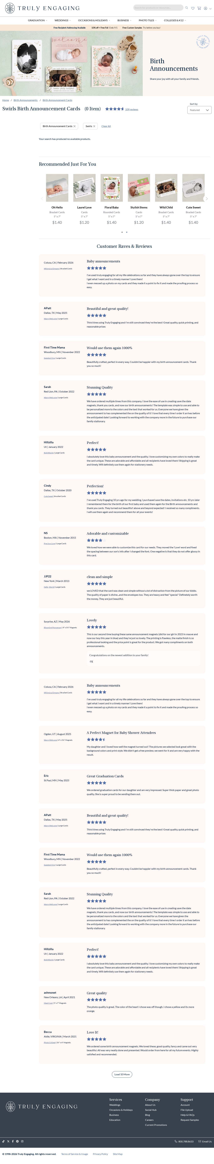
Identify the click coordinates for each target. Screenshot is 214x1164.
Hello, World (49, 587)
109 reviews (131, 109)
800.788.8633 (185, 1141)
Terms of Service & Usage (74, 1153)
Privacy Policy (100, 1153)
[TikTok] (4, 1141)
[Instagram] (23, 1141)
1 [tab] (122, 232)
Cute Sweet (48, 496)
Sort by (194, 103)
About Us (150, 1104)
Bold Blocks (49, 453)
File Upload (187, 1109)
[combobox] (161, 8)
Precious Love (49, 543)
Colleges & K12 (173, 20)
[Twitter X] (9, 1141)
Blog (147, 1114)
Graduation (36, 20)
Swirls (89, 126)
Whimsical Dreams (51, 268)
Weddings (61, 20)
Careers (149, 1119)
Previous (42, 198)
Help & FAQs (188, 1114)
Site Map (118, 1153)
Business (123, 20)
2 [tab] (126, 232)
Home (5, 100)
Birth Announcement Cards (57, 100)
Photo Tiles (146, 20)
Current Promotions (156, 1124)
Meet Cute (48, 1003)
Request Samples (190, 1119)
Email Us (207, 1141)
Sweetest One (49, 358)
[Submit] (186, 8)
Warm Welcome (50, 318)
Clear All (106, 126)
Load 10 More (122, 1074)
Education (114, 1119)
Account (185, 1104)
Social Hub (151, 1109)
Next (206, 198)
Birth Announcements (26, 100)
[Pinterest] (18, 1141)
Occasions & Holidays (92, 20)
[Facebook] (14, 1141)
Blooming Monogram (52, 627)
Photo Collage (49, 1042)
